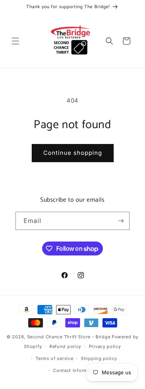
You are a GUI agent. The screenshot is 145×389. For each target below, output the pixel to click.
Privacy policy (105, 346)
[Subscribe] (120, 221)
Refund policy (65, 346)
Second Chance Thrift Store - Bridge (69, 336)
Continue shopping (72, 152)
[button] (15, 41)
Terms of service (54, 358)
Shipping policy (99, 358)
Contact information (76, 370)
